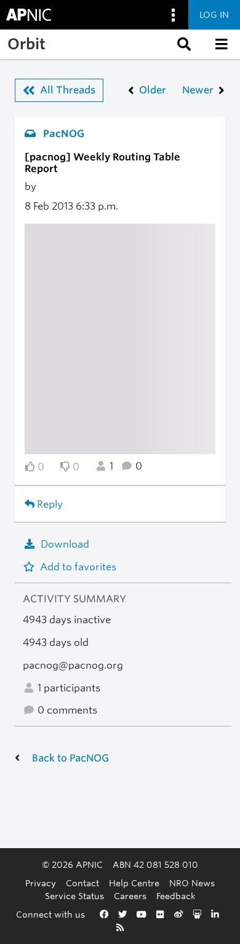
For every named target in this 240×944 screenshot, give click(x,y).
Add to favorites (78, 567)
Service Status (74, 896)
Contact (82, 883)
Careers (130, 896)
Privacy (40, 883)
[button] (183, 44)
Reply (48, 504)
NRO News (192, 883)
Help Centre (134, 883)
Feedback (176, 896)
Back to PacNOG (70, 758)
